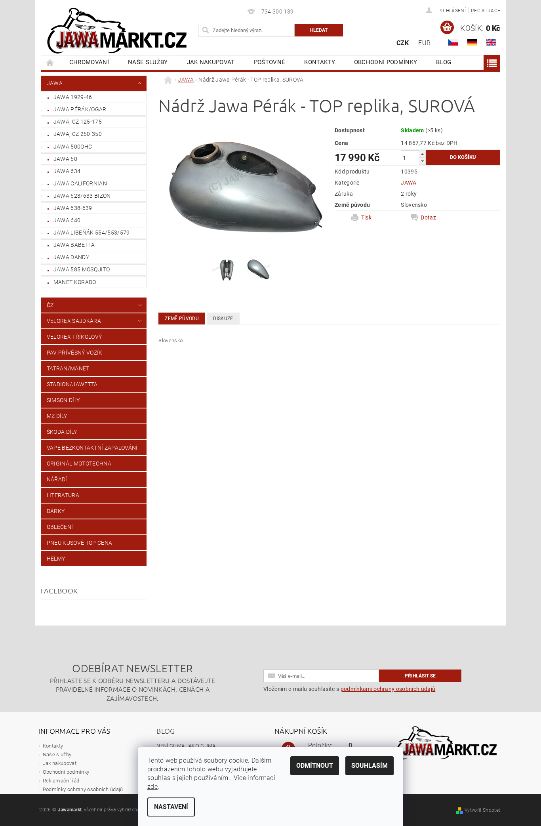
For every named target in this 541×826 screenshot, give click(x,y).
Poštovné (270, 62)
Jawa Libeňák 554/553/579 (91, 232)
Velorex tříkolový (74, 337)
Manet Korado (74, 282)
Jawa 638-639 (72, 208)
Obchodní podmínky (385, 62)
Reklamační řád (61, 781)
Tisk (366, 217)
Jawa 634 (67, 171)
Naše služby (148, 62)
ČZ (50, 305)
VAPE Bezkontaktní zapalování (92, 447)
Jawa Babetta (74, 245)
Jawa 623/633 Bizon (82, 196)
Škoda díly (62, 432)
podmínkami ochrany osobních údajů (388, 689)
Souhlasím (369, 765)
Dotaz (428, 217)
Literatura (63, 495)
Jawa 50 (65, 159)
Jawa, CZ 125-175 (77, 121)
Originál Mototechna (79, 463)
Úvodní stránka (50, 62)
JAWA (55, 83)
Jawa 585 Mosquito (81, 269)
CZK (402, 43)
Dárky (56, 511)
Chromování (89, 62)
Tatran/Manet (68, 368)
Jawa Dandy (71, 257)
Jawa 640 (67, 220)
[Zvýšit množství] (422, 154)
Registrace (485, 10)
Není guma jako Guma (185, 745)
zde (152, 786)
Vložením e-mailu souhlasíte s (349, 689)
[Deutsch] (472, 42)
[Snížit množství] (422, 161)
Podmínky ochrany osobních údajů (83, 789)
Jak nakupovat (211, 62)
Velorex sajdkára (74, 321)
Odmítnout (314, 765)
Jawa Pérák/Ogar (80, 109)
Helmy (56, 558)
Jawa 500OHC (72, 146)
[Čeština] (453, 42)
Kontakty (319, 62)
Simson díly (63, 400)
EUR (424, 43)
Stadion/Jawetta (72, 384)
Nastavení (171, 807)
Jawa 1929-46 (72, 97)
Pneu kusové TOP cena (79, 543)
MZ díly (57, 416)
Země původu (182, 318)
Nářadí (57, 479)
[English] (491, 42)
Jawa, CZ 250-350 (77, 134)
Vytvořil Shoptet (482, 810)
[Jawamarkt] (118, 31)
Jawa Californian (80, 183)
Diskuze (223, 318)
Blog (443, 62)
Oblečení (60, 527)
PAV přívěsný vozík (75, 352)
